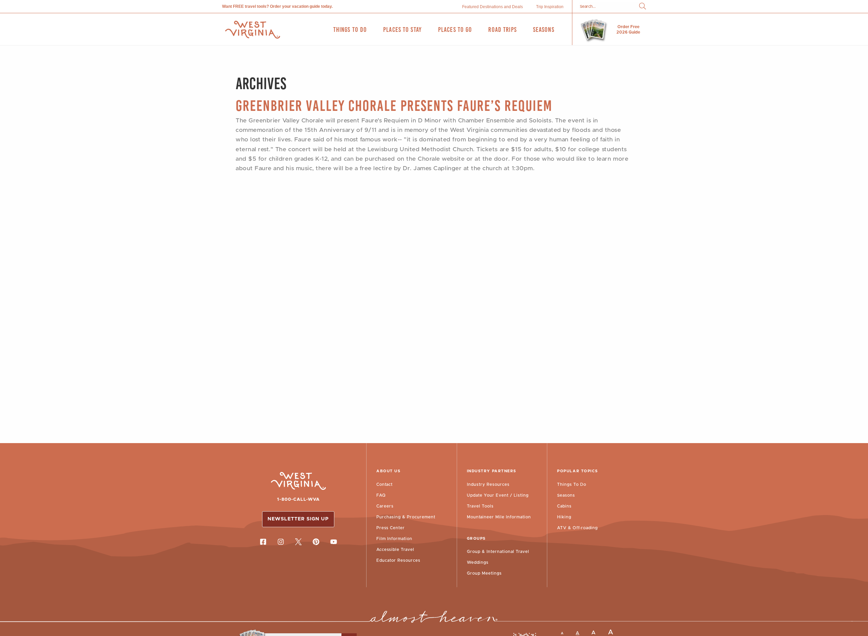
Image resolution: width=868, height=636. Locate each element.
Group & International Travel (498, 552)
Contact (384, 484)
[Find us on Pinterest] (316, 541)
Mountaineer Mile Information (499, 517)
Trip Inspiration (550, 6)
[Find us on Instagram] (280, 541)
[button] (642, 7)
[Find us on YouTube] (333, 541)
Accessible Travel (395, 550)
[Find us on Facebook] (263, 541)
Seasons (566, 495)
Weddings (478, 562)
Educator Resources (398, 560)
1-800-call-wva (298, 499)
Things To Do (571, 484)
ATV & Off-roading (577, 528)
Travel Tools (480, 506)
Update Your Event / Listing (498, 495)
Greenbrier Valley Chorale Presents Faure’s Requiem (394, 105)
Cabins (564, 506)
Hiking (564, 517)
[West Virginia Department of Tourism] (252, 29)
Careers (385, 506)
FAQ (381, 495)
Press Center (390, 528)
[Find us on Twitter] (298, 541)
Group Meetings (484, 573)
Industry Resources (488, 484)
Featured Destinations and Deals (492, 6)
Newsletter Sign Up (298, 519)
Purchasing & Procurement (405, 517)
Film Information (394, 539)
